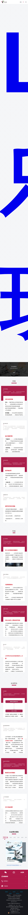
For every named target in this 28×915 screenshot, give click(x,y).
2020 (22, 837)
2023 (11, 837)
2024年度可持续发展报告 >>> (14, 865)
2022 (15, 837)
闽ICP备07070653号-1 (15, 908)
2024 (5, 837)
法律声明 (14, 891)
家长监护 (21, 891)
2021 (18, 837)
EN (26, 2)
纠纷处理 (10, 893)
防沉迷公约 (17, 893)
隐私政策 (6, 891)
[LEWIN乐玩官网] (4, 2)
